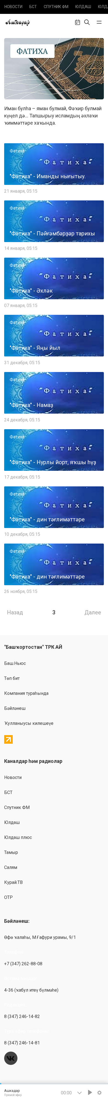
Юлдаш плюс (18, 837)
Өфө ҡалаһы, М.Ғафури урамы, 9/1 (40, 937)
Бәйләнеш (14, 708)
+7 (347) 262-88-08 (23, 963)
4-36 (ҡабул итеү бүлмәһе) (31, 990)
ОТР (8, 897)
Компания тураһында (26, 693)
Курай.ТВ (13, 882)
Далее (92, 612)
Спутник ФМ (56, 6)
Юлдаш (83, 6)
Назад (15, 612)
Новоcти (13, 6)
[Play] (90, 1092)
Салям (10, 867)
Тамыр (11, 852)
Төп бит (12, 678)
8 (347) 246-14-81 (22, 1042)
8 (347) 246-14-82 (22, 1016)
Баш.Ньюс (15, 663)
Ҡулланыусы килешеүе (28, 723)
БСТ (33, 6)
